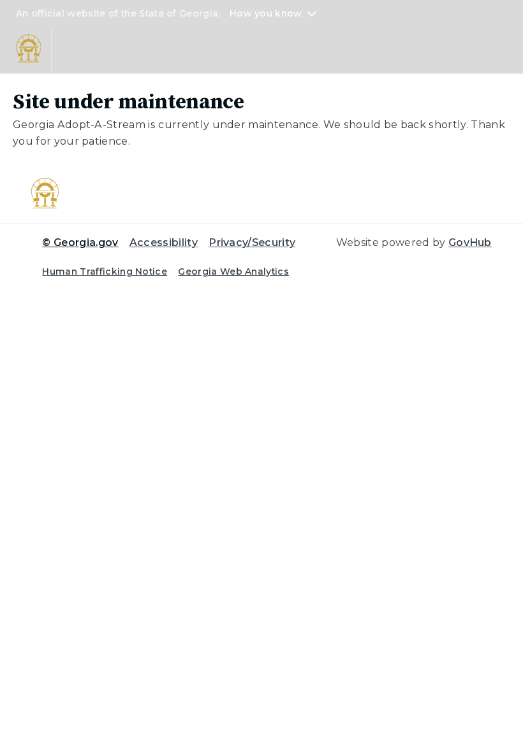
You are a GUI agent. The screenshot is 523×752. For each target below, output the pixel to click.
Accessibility (163, 242)
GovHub (470, 242)
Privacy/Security (252, 242)
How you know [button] (266, 13)
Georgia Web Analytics (233, 271)
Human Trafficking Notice (104, 271)
